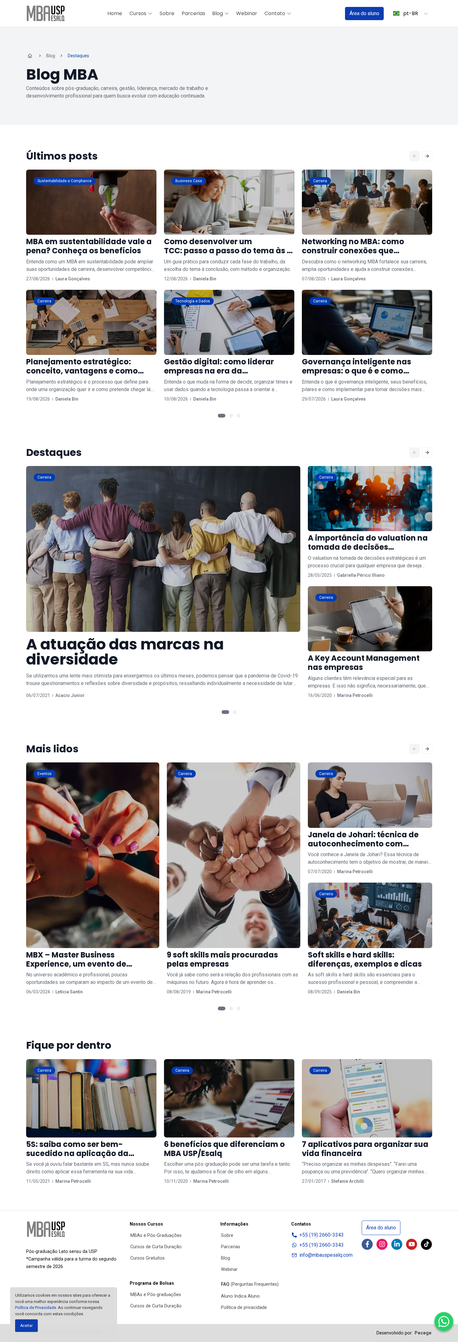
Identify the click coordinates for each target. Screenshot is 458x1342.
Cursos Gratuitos (147, 1258)
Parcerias (193, 13)
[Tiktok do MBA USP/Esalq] (426, 1244)
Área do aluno (364, 13)
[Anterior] (415, 156)
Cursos (137, 13)
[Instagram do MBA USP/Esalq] (381, 1244)
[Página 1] (221, 416)
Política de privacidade (244, 1307)
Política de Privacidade (35, 1307)
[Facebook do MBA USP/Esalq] (367, 1244)
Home (114, 13)
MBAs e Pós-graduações (155, 1294)
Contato (274, 13)
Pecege (423, 1333)
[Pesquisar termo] (332, 13)
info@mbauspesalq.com (326, 1255)
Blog (217, 13)
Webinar (246, 13)
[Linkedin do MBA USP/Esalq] (396, 1244)
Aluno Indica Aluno (240, 1296)
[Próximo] (427, 156)
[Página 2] (231, 416)
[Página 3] (238, 416)
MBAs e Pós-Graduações (156, 1235)
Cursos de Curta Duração (156, 1246)
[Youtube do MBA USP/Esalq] (411, 1244)
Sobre (167, 13)
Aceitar (26, 1325)
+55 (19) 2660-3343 (321, 1235)
